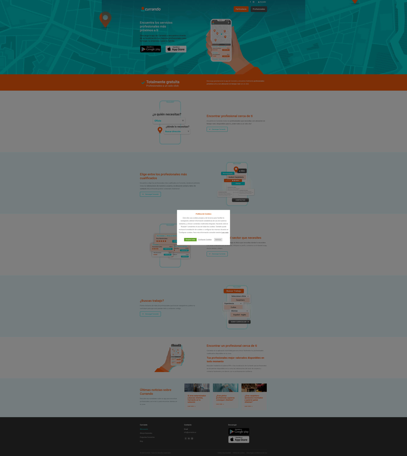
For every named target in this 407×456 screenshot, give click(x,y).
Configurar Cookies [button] (205, 240)
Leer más (224, 232)
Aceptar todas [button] (190, 239)
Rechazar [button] (218, 239)
